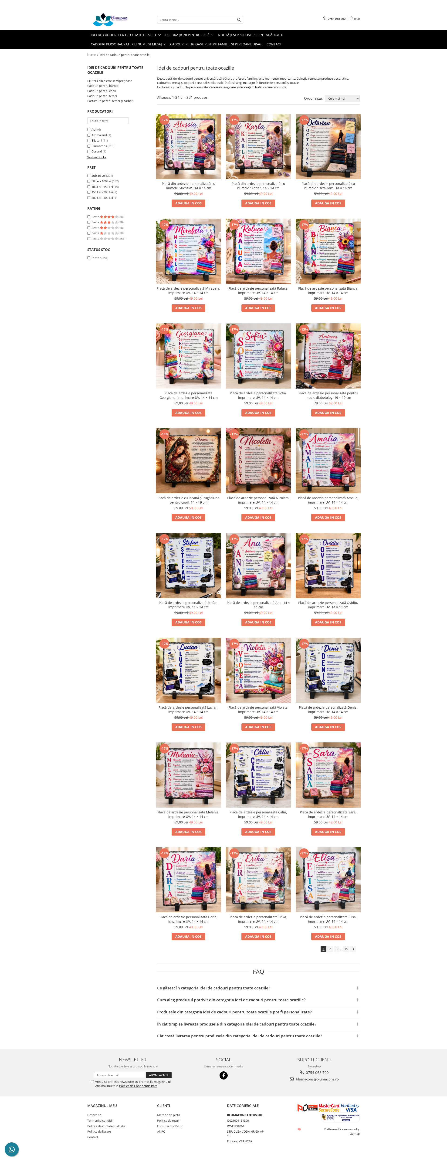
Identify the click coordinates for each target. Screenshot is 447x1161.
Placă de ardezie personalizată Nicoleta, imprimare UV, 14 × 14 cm (258, 500)
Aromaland (99, 135)
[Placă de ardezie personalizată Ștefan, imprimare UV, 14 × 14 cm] (188, 565)
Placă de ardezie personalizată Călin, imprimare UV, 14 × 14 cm (258, 814)
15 (346, 949)
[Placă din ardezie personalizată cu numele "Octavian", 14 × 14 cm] (328, 146)
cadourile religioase (222, 87)
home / (93, 54)
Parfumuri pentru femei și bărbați (110, 101)
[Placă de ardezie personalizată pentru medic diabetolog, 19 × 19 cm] (328, 356)
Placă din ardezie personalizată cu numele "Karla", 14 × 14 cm (258, 185)
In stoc (96, 258)
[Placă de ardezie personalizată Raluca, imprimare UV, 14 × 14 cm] (258, 251)
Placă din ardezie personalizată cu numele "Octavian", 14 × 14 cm (328, 185)
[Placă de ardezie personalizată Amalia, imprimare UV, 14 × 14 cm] (328, 460)
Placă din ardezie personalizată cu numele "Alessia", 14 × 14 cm (188, 185)
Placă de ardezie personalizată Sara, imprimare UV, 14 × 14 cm (328, 814)
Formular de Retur (170, 1126)
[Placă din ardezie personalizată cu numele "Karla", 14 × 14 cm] (258, 146)
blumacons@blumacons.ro (317, 1079)
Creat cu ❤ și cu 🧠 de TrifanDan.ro (299, 1129)
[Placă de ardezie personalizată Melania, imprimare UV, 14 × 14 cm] (188, 775)
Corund (96, 151)
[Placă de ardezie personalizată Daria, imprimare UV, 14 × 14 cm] (188, 879)
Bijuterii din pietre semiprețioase (109, 81)
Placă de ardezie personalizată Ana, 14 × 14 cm (258, 604)
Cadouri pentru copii (101, 91)
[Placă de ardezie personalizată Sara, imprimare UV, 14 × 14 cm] (328, 775)
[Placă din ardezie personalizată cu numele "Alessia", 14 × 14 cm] (188, 146)
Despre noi (94, 1115)
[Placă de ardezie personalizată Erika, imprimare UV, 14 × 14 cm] (258, 879)
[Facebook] (224, 1075)
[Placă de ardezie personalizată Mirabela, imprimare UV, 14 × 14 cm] (188, 251)
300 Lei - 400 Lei (102, 198)
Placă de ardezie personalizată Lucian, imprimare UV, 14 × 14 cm (188, 709)
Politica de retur (168, 1120)
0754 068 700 (317, 1072)
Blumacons (99, 146)
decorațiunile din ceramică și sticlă (262, 87)
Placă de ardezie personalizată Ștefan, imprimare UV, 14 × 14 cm (188, 604)
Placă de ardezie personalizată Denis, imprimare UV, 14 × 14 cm (328, 709)
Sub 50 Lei (98, 175)
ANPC (161, 1131)
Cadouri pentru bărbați (103, 86)
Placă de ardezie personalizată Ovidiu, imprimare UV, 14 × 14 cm (328, 604)
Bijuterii (96, 140)
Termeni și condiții (99, 1120)
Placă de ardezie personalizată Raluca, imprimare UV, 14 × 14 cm (258, 290)
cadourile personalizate (192, 87)
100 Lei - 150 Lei (102, 187)
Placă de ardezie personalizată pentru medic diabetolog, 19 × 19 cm (328, 395)
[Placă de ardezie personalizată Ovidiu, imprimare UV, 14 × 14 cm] (328, 565)
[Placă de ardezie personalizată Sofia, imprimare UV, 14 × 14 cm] (258, 356)
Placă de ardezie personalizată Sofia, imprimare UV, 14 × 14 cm (258, 395)
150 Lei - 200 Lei (102, 192)
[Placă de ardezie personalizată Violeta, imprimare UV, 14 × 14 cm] (258, 670)
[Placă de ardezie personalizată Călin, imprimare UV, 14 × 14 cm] (258, 775)
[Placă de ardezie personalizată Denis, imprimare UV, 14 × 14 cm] (328, 670)
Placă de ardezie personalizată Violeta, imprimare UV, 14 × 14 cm (258, 709)
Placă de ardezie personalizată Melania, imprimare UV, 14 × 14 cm (188, 814)
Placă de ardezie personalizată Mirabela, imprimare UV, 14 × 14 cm (188, 290)
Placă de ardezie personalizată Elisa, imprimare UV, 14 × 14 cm (328, 919)
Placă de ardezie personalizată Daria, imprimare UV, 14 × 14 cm (188, 919)
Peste (95, 217)
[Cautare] (239, 20)
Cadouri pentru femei (102, 96)
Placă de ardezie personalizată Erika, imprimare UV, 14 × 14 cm (258, 919)
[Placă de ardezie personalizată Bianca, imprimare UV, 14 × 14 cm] (328, 251)
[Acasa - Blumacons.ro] (110, 20)
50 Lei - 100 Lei (101, 181)
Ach (94, 129)
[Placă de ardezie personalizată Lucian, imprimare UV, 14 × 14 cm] (188, 670)
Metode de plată (168, 1115)
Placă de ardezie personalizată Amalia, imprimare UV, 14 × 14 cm (328, 500)
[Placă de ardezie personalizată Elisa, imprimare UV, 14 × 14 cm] (328, 879)
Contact (274, 44)
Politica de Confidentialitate (138, 1086)
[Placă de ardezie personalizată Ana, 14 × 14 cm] (258, 565)
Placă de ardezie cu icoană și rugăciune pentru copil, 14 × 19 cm (188, 500)
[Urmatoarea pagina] (353, 949)
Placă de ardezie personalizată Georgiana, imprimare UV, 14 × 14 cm (188, 395)
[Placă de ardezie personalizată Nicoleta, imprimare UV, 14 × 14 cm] (258, 460)
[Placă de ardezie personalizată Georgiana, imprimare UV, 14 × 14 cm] (188, 356)
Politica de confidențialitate (106, 1126)
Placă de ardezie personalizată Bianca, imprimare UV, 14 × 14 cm (328, 290)
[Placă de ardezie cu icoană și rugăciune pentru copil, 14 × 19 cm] (188, 460)
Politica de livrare (99, 1131)
